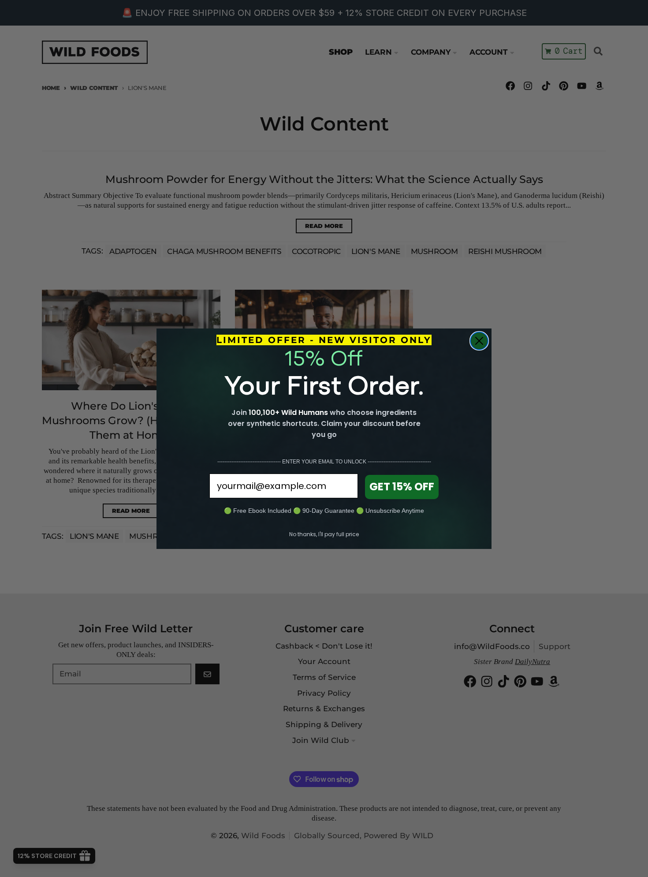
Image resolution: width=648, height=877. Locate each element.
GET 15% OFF (401, 486)
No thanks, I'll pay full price (324, 534)
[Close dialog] (479, 341)
